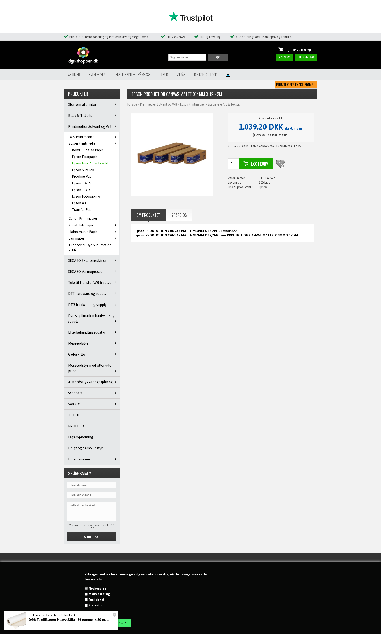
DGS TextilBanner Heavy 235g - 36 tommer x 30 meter (70, 619)
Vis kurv (284, 57)
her (101, 579)
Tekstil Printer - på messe (132, 74)
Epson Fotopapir (84, 156)
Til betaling (306, 57)
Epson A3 (79, 203)
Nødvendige (97, 588)
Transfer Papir (83, 209)
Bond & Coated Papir (87, 150)
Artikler (74, 74)
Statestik (95, 605)
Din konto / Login (206, 74)
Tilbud (163, 74)
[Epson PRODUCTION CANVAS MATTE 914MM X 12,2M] (172, 154)
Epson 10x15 (81, 183)
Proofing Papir (83, 176)
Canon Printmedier (83, 218)
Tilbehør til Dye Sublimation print (90, 247)
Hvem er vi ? (97, 74)
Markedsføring (99, 594)
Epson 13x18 (81, 190)
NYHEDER (76, 426)
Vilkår (181, 74)
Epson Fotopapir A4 (87, 196)
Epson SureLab (83, 170)
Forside (132, 104)
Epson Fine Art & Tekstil (90, 163)
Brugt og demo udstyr (85, 448)
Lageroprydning (80, 437)
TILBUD (74, 415)
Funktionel (96, 600)
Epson (263, 187)
